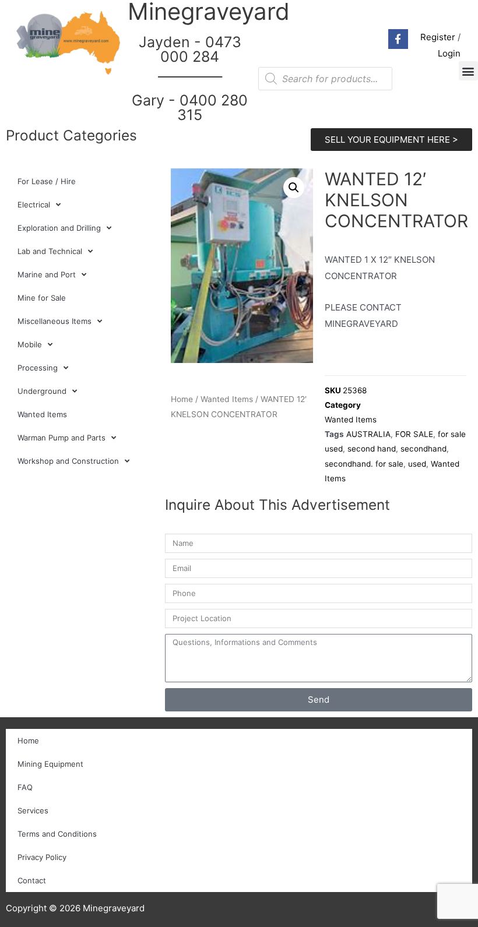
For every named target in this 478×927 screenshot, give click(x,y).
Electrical (33, 204)
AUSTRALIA (368, 434)
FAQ (25, 787)
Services (32, 810)
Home (182, 399)
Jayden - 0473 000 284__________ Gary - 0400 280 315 (190, 78)
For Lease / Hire (46, 181)
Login (449, 53)
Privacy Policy (41, 857)
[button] (468, 70)
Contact (31, 880)
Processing (37, 367)
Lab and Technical (49, 251)
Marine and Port (46, 274)
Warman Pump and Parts (61, 437)
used (417, 463)
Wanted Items (42, 414)
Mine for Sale (41, 297)
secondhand (423, 448)
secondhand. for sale (364, 463)
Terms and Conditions (57, 833)
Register (437, 37)
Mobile (29, 344)
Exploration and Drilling (59, 227)
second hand (371, 448)
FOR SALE (414, 434)
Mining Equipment (50, 764)
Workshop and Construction (68, 461)
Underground (41, 391)
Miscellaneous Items (54, 321)
